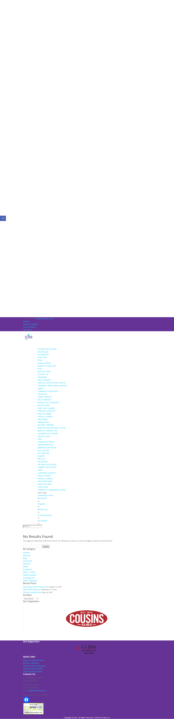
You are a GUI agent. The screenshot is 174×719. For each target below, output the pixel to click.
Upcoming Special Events (32, 671)
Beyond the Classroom (48, 402)
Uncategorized (28, 578)
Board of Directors (47, 366)
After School (44, 405)
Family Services (44, 397)
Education (27, 564)
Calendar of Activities (48, 433)
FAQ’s (40, 439)
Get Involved (42, 521)
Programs (41, 504)
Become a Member (30, 324)
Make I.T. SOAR (29, 572)
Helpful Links (44, 436)
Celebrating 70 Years (45, 495)
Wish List (42, 459)
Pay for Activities (29, 327)
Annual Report (44, 363)
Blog (40, 369)
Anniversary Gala (46, 445)
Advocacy (26, 555)
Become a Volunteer (47, 464)
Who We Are (42, 498)
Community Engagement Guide (52, 490)
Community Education (48, 391)
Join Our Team (44, 371)
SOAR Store (27, 330)
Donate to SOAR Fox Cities (33, 660)
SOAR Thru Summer (46, 408)
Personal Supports (46, 411)
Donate (26, 321)
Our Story (42, 357)
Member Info (43, 509)
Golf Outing (43, 450)
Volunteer (42, 462)
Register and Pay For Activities (52, 428)
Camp (40, 470)
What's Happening (30, 581)
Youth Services (44, 400)
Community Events (45, 515)
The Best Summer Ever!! (32, 592)
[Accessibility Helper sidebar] (3, 3)
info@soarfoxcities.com (37, 690)
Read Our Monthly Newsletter (34, 666)
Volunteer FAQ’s (45, 481)
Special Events (44, 476)
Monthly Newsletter (47, 431)
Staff (40, 360)
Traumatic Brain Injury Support (52, 385)
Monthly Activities (30, 575)
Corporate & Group (47, 473)
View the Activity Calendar (33, 669)
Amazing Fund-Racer (47, 447)
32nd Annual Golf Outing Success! (36, 587)
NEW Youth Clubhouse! (32, 589)
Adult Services (44, 380)
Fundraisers (27, 569)
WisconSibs (43, 419)
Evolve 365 (42, 394)
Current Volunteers (47, 467)
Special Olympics (45, 416)
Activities (26, 552)
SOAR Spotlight (45, 484)
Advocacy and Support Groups (52, 383)
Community (27, 561)
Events (25, 566)
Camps (40, 388)
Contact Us (43, 374)
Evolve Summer (44, 414)
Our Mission (43, 354)
